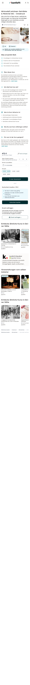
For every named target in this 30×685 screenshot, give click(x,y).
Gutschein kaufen (15, 202)
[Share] (27, 25)
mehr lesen (14, 81)
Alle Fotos (16, 28)
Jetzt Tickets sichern (7, 158)
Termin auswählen (7, 162)
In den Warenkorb (15, 179)
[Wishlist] (24, 25)
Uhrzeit (4, 168)
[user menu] (25, 3)
